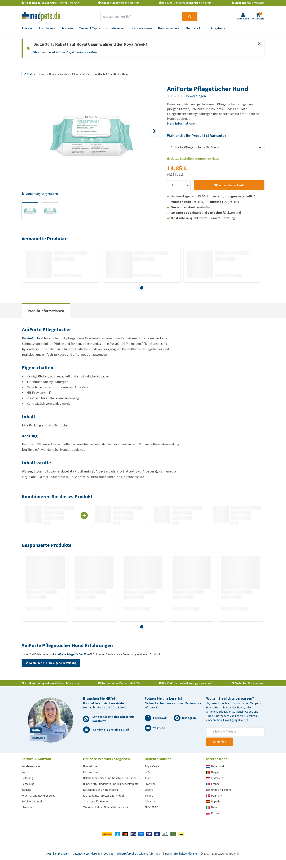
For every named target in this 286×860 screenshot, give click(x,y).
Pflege (75, 74)
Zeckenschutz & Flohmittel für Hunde (106, 807)
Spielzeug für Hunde (95, 801)
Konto (25, 772)
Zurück (31, 74)
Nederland (217, 766)
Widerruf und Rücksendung (38, 796)
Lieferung (27, 778)
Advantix (150, 801)
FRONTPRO (151, 807)
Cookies (108, 854)
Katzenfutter (91, 772)
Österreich (217, 778)
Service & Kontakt (33, 801)
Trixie (148, 778)
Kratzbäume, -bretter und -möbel (103, 796)
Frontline (150, 784)
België (215, 772)
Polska (215, 813)
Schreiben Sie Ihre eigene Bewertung (52, 663)
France (215, 784)
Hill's (147, 772)
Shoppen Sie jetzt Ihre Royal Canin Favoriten (65, 52)
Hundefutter (90, 766)
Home (42, 74)
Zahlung (26, 790)
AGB (49, 854)
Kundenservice (31, 766)
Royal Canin (152, 766)
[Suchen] (189, 16)
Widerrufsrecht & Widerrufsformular (139, 854)
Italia (214, 807)
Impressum (62, 854)
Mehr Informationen (182, 123)
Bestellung (28, 784)
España (215, 801)
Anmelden (219, 742)
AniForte (33, 338)
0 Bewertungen (195, 96)
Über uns (27, 807)
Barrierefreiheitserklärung (181, 854)
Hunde (53, 74)
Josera (149, 790)
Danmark (216, 796)
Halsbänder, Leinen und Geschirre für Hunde (110, 778)
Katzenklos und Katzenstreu (100, 790)
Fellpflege (87, 74)
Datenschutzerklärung (86, 854)
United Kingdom (221, 790)
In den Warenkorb (231, 185)
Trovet (149, 796)
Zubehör (64, 74)
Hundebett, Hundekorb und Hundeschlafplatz (111, 784)
